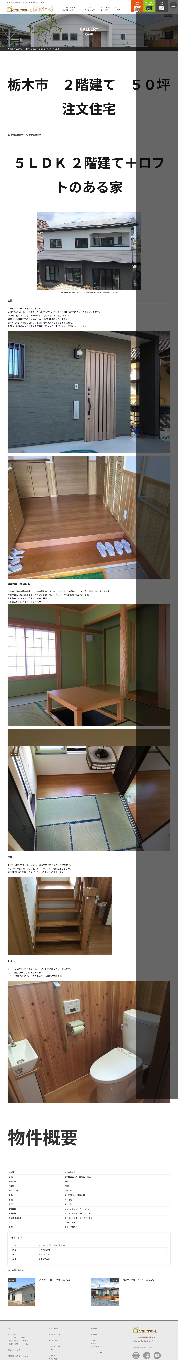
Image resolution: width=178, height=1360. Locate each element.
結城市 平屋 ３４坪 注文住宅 (138, 1279)
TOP (9, 1328)
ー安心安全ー (23, 1344)
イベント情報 (53, 1328)
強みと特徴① (13, 1337)
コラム (51, 1350)
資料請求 (94, 1334)
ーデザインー (23, 1341)
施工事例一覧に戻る (17, 1270)
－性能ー (22, 1337)
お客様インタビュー (22, 1356)
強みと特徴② (13, 1341)
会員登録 (94, 1340)
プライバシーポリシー (99, 1353)
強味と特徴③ (13, 1344)
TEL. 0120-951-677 (142, 1340)
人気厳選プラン (54, 1334)
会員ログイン (95, 1343)
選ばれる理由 (12, 1334)
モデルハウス (53, 1340)
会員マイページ (96, 1347)
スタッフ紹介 (53, 1359)
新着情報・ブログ (55, 1346)
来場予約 (94, 1328)
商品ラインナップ (14, 1350)
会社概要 (52, 1356)
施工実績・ (11, 1356)
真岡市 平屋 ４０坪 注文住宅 (55, 1279)
